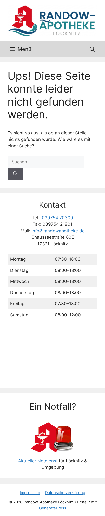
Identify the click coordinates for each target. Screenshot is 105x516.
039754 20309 (57, 217)
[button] (92, 49)
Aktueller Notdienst (38, 460)
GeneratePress (52, 508)
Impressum (30, 492)
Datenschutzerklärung (65, 492)
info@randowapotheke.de (58, 230)
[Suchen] (15, 174)
